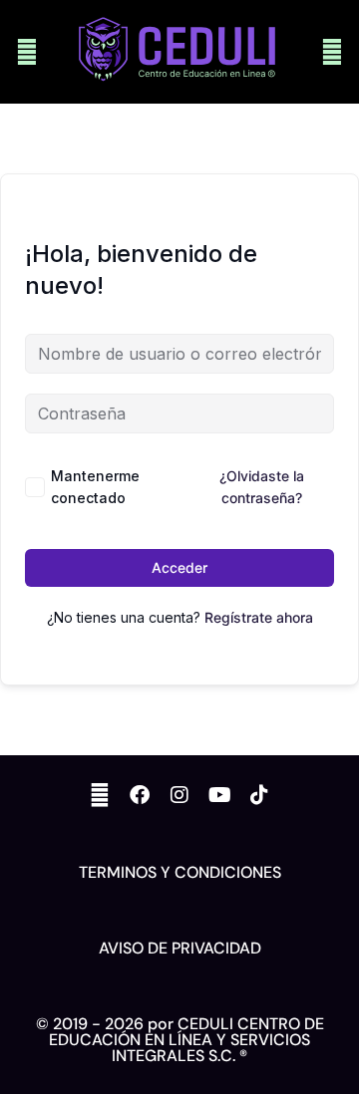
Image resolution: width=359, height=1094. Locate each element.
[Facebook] (140, 795)
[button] (27, 52)
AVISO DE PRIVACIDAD (180, 948)
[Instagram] (179, 795)
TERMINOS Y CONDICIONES (180, 872)
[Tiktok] (259, 795)
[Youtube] (219, 795)
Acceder (179, 567)
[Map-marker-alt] (100, 795)
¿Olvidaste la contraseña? (261, 486)
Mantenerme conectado (95, 486)
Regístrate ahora (258, 617)
